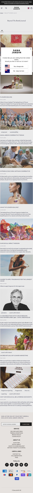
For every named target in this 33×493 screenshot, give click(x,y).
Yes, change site (18, 66)
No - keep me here (18, 71)
